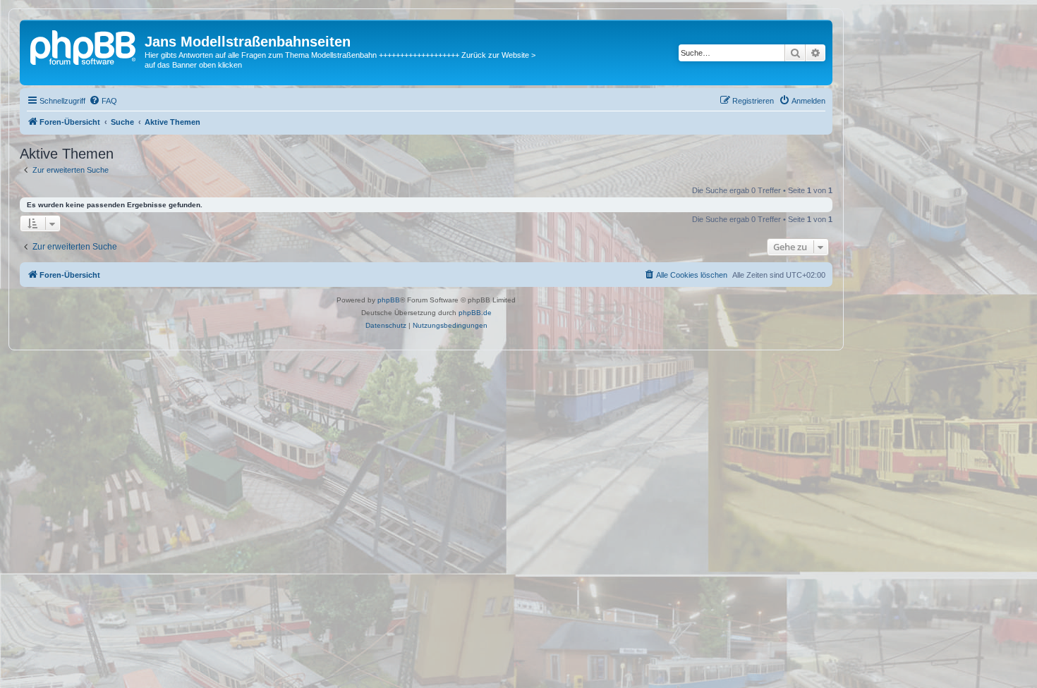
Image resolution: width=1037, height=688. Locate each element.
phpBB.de (475, 313)
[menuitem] (103, 100)
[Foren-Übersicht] (84, 45)
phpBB (388, 300)
